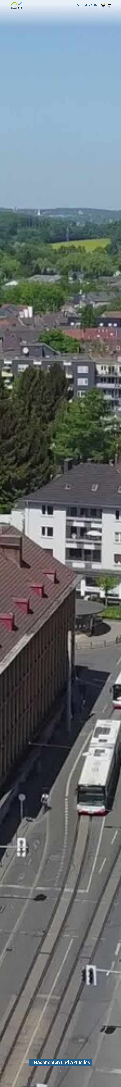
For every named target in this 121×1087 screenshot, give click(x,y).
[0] (103, 6)
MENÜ (109, 7)
